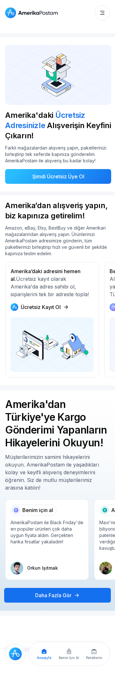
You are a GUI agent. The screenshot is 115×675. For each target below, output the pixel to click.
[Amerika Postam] (33, 12)
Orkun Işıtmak (42, 568)
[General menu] (102, 12)
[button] (102, 12)
